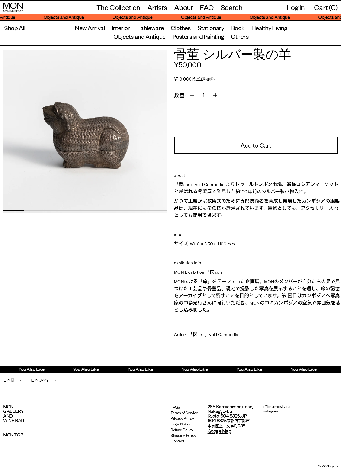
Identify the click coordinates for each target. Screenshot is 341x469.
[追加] (215, 95)
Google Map (219, 430)
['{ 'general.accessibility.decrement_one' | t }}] (192, 95)
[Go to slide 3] (54, 210)
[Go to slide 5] (95, 210)
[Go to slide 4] (75, 210)
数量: (180, 95)
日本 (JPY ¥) (40, 380)
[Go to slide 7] (136, 210)
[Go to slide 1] (13, 210)
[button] (231, 7)
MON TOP (13, 434)
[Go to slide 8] (157, 210)
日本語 (8, 380)
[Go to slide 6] (116, 210)
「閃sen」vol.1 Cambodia (213, 334)
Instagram (270, 410)
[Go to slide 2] (34, 210)
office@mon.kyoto (277, 406)
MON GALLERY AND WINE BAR (13, 413)
